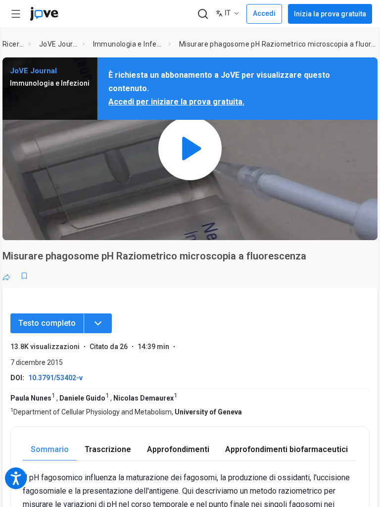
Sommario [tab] (50, 449)
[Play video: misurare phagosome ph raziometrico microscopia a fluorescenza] (190, 148)
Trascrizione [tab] (108, 449)
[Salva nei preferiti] (24, 276)
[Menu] (98, 323)
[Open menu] (16, 14)
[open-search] (202, 14)
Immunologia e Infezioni (128, 44)
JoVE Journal (58, 44)
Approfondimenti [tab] (178, 449)
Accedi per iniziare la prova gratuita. (176, 101)
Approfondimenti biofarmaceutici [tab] (286, 449)
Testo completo (47, 323)
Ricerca (13, 44)
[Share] (6, 276)
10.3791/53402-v (55, 378)
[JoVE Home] (44, 14)
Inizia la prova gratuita (330, 14)
